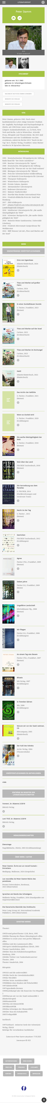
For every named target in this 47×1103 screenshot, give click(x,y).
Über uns (8, 1067)
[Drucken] (13, 18)
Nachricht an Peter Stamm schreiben (18, 94)
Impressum (36, 1074)
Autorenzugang (11, 1061)
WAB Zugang (27, 1061)
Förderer (21, 1067)
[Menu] (4, 2)
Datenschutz (22, 1074)
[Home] (43, 2)
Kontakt (8, 1074)
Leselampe (34, 1067)
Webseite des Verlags (12, 99)
